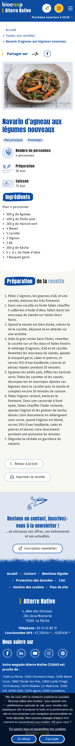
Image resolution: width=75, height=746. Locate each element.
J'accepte (52, 739)
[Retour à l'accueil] (12, 5)
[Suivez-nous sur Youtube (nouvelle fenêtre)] (35, 653)
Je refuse (23, 739)
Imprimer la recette (30, 477)
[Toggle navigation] (70, 9)
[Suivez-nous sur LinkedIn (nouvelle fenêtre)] (21, 653)
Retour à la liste (26, 464)
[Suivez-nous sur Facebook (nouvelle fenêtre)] (7, 653)
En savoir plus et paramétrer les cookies (37, 729)
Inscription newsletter (40, 548)
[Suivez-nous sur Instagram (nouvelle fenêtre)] (49, 653)
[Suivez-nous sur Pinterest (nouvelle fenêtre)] (63, 653)
